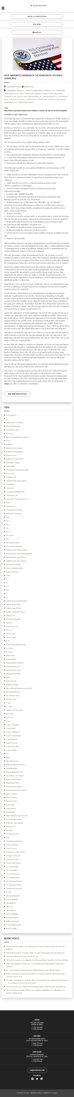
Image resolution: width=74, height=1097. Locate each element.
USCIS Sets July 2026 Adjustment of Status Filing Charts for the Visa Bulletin (36, 986)
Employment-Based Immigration (19, 553)
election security (13, 543)
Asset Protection (12, 430)
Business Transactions (15, 459)
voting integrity (12, 917)
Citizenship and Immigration (17, 470)
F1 (7, 582)
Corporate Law (10, 96)
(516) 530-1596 (38, 1059)
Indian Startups (12, 684)
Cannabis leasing (13, 462)
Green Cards (22, 96)
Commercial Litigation (33, 93)
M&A (8, 757)
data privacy (11, 506)
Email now (37, 32)
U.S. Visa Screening (13, 885)
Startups (9, 830)
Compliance (11, 484)
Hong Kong (10, 655)
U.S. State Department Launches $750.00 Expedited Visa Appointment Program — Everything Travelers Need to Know (37, 981)
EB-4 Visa (9, 535)
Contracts (10, 488)
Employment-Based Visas (16, 561)
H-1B (8, 641)
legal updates (12, 750)
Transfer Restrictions (14, 841)
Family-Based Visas (13, 608)
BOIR (8, 441)
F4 (7, 597)
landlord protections (14, 710)
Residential (10, 812)
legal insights (11, 739)
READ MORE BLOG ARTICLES (17, 394)
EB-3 (8, 528)
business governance (14, 448)
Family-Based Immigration (16, 601)
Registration (11, 808)
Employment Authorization (16, 550)
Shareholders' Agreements (16, 815)
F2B (7, 590)
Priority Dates (11, 801)
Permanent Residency (14, 786)
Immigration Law (35, 96)
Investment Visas (12, 695)
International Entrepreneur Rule (19, 688)
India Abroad (11, 681)
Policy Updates (12, 797)
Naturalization (11, 768)
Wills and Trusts (12, 921)
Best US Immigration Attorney (18, 437)
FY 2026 (9, 630)
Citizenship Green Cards (13, 93)
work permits (11, 928)
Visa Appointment (13, 896)
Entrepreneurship (13, 564)
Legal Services (31, 99)
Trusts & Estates (12, 859)
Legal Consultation (13, 735)
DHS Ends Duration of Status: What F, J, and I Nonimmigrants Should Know (35, 953)
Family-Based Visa (13, 604)
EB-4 (8, 532)
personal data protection (16, 790)
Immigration (11, 659)
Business (9, 444)
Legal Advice (11, 728)
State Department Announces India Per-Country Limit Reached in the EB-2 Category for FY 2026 (35, 975)
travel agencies (12, 845)
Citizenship (60, 90)
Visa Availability (12, 899)
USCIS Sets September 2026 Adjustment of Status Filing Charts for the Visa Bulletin (35, 947)
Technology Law (10, 102)
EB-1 (8, 521)
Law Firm (13, 99)
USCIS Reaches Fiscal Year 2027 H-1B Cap (22, 956)
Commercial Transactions (52, 93)
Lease (8, 721)
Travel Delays (11, 848)
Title (8, 837)
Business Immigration (34, 90)
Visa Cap (9, 906)
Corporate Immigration (15, 492)
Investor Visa (11, 699)
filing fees (10, 615)
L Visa (8, 703)
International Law (50, 96)
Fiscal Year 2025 (12, 626)
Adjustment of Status (14, 422)
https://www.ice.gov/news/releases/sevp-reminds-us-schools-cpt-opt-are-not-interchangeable (35, 111)
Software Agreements (57, 99)
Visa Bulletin (11, 903)
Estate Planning (12, 572)
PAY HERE (37, 24)
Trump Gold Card (13, 856)
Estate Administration (14, 568)
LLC (7, 754)
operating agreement (15, 775)
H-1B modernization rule (16, 644)
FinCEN (9, 623)
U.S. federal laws (13, 874)
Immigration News (13, 670)
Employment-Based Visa (15, 557)
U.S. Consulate (11, 870)
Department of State (14, 510)
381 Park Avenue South (37, 1040)
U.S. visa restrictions (14, 881)
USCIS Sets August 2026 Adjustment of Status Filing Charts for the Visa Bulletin (37, 960)
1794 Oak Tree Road (37, 1023)
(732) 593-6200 (40, 5)
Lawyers (21, 99)
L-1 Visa (9, 706)
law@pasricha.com (37, 1070)
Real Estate (43, 99)
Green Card (10, 634)
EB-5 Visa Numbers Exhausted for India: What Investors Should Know (33, 970)
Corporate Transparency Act (17, 499)
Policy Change (11, 794)
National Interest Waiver (15, 764)
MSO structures (12, 761)
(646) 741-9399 (38, 1043)
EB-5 (8, 539)
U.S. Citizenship (12, 866)
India (8, 677)
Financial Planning (13, 619)
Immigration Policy (13, 673)
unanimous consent (14, 888)
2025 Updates (11, 415)
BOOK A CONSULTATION (37, 16)
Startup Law (11, 826)
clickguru (55, 1093)
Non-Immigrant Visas (14, 772)
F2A (7, 586)
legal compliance (13, 732)
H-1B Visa (9, 648)
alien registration (13, 426)
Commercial (11, 477)
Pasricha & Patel (12, 783)
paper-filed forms (13, 779)
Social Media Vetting (14, 819)
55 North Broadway (37, 1055)
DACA (8, 502)
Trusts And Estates (25, 102)
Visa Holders (11, 910)
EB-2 (8, 524)
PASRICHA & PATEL (36, 1093)
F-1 (7, 579)
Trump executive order (15, 852)
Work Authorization (13, 925)
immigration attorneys (15, 663)
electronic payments (14, 546)
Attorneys (20, 90)
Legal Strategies (12, 746)
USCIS (8, 892)
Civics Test (10, 473)
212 (7, 419)
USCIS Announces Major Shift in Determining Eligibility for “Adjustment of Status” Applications (35, 991)
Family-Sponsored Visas (15, 612)
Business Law (49, 90)
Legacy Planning (12, 725)
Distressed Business (14, 513)
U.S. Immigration (12, 877)
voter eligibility (12, 914)
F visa (8, 575)
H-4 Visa (9, 652)
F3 (7, 593)
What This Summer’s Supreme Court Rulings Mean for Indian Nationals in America (35, 965)
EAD (7, 517)
